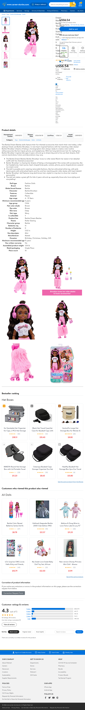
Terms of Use (6, 687)
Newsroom (5, 669)
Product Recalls (63, 675)
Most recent (13, 632)
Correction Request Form (13, 593)
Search (79, 632)
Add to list (67, 69)
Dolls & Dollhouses (15, 14)
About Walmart (7, 663)
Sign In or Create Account (23, 652)
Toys (8, 14)
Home (3, 14)
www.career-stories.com (59, 93)
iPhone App (47, 687)
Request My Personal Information (12, 696)
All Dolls (38, 140)
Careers (72, 11)
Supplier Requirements (9, 678)
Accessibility (62, 672)
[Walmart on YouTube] (53, 697)
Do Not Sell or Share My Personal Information (16, 699)
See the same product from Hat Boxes (70, 482)
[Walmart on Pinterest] (57, 697)
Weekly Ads (69, 652)
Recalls (60, 669)
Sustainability (6, 675)
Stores (32, 666)
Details (76, 64)
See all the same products (74, 577)
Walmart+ (33, 672)
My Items (80, 11)
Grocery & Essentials (38, 11)
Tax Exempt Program (64, 678)
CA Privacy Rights (7, 693)
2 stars (29, 616)
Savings (27, 11)
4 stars (28, 611)
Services (19, 11)
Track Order (55, 652)
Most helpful (40, 632)
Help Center (41, 652)
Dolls (23, 14)
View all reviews (9, 624)
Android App (48, 690)
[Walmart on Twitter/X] (49, 697)
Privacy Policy (6, 690)
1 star (29, 619)
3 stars (29, 614)
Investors (5, 672)
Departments (10, 11)
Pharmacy (64, 11)
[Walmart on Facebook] (45, 697)
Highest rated (26, 632)
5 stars (29, 609)
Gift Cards (33, 675)
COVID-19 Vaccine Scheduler (67, 663)
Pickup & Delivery (52, 11)
